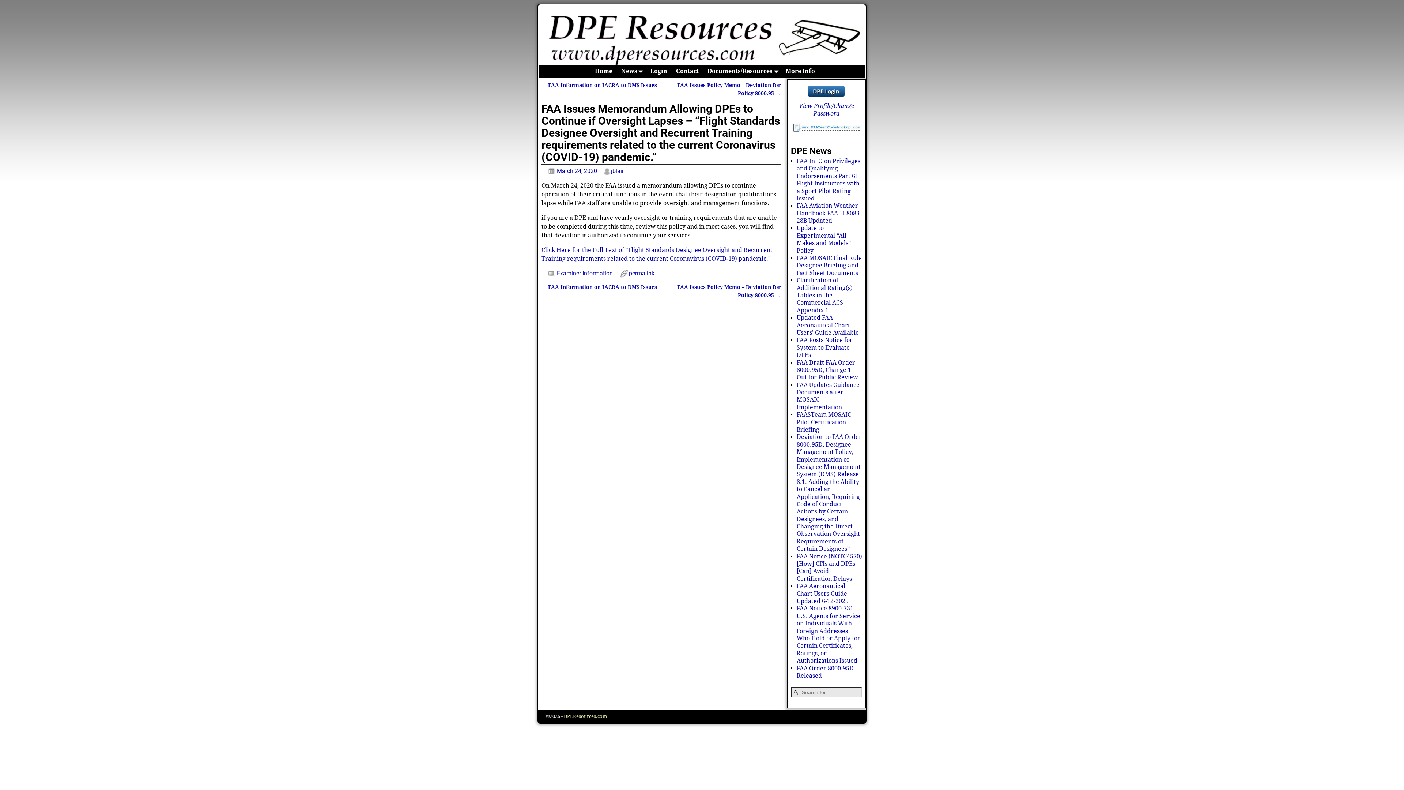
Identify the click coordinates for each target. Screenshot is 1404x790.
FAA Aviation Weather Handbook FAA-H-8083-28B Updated (829, 213)
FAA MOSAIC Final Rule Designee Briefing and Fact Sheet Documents (829, 265)
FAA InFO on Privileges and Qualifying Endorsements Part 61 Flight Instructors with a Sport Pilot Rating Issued (828, 180)
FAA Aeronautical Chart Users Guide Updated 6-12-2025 (823, 594)
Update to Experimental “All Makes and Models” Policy (824, 239)
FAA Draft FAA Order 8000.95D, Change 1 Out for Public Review (827, 370)
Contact (687, 71)
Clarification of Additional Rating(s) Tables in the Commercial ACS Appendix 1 (825, 295)
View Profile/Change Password (826, 109)
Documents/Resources (740, 71)
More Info (800, 71)
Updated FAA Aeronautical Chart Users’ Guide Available (828, 325)
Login (658, 71)
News (629, 71)
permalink (641, 273)
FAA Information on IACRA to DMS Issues (599, 85)
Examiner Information (585, 273)
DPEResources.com (585, 716)
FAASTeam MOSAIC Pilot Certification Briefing (824, 422)
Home (603, 71)
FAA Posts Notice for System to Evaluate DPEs (825, 347)
